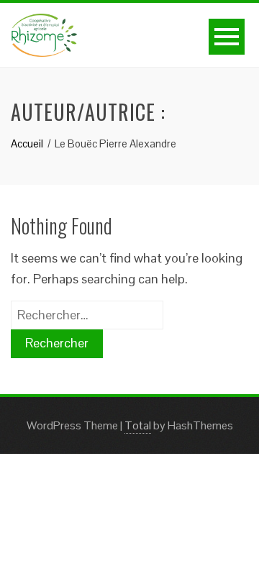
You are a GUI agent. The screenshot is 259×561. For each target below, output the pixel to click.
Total (137, 425)
